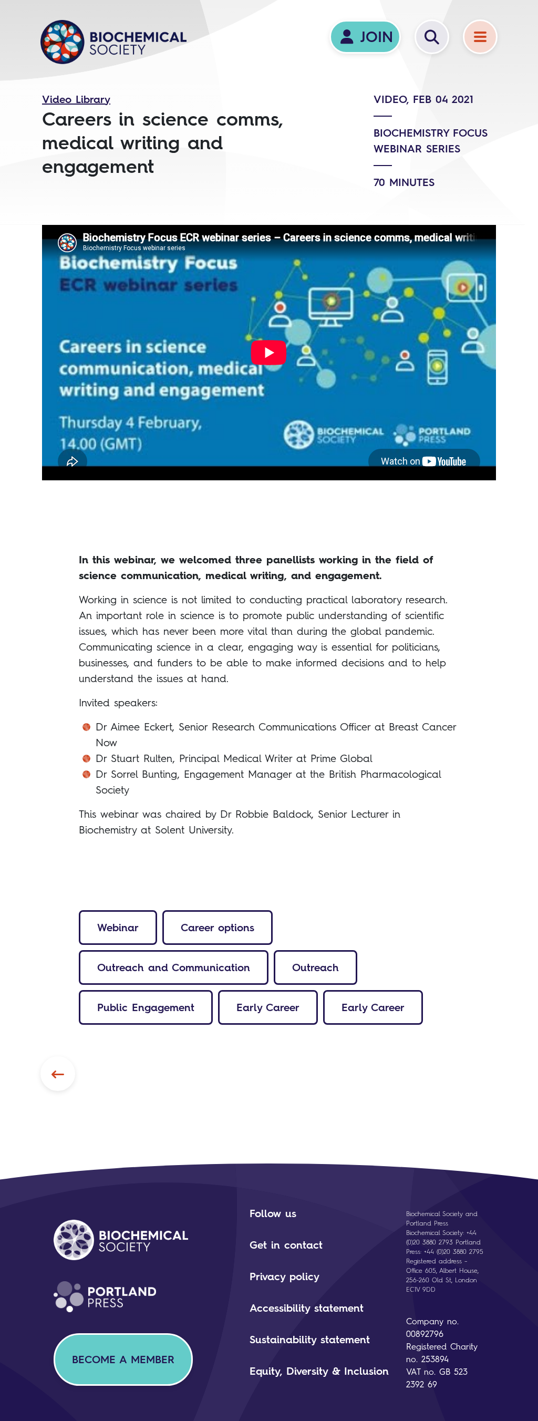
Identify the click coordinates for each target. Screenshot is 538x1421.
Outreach (315, 967)
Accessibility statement (307, 1308)
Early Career (267, 1007)
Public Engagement (145, 1007)
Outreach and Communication (173, 967)
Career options (217, 927)
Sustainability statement (310, 1339)
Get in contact (286, 1245)
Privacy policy (284, 1276)
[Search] (432, 36)
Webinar (118, 927)
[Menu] (480, 36)
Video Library (76, 99)
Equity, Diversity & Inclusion (319, 1371)
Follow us (273, 1213)
